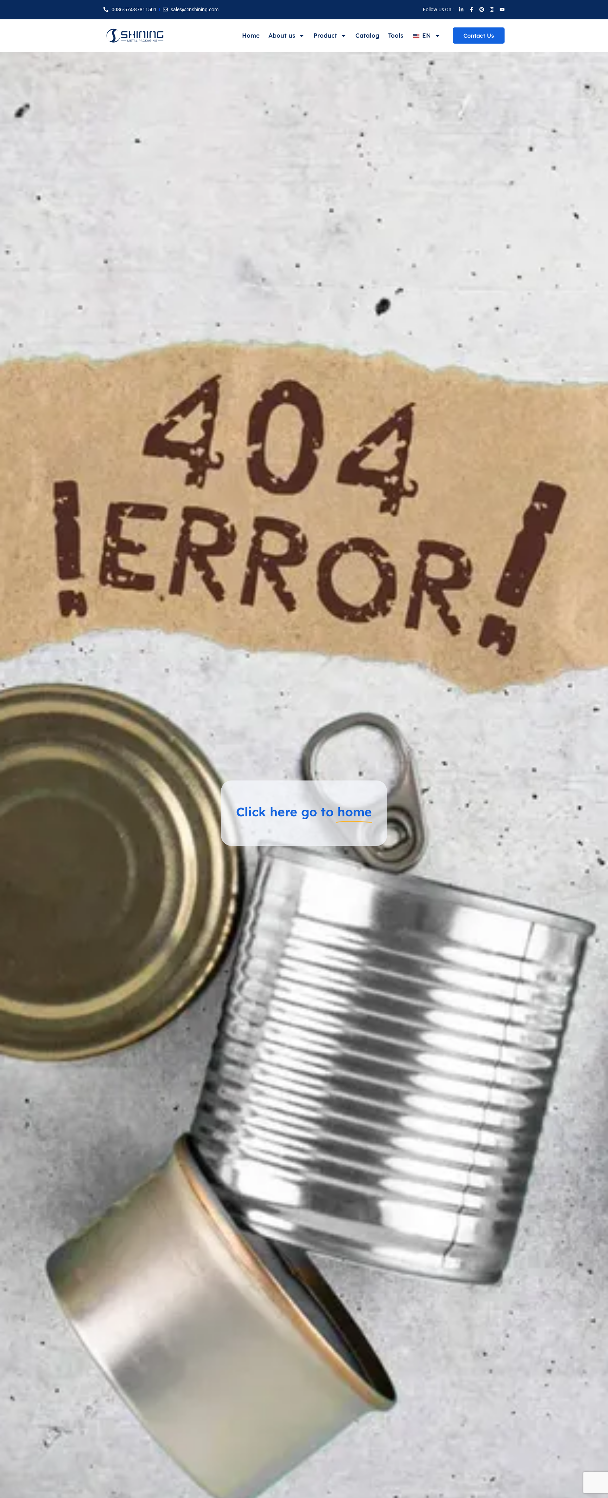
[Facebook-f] (471, 9)
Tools (395, 35)
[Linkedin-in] (461, 9)
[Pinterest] (481, 9)
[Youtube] (502, 9)
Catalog (367, 35)
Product (325, 35)
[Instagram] (491, 9)
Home (251, 35)
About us (281, 35)
